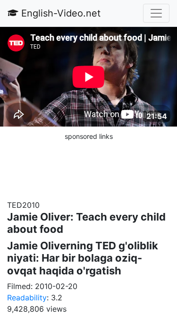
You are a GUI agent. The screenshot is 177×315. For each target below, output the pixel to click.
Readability (27, 297)
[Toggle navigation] (156, 13)
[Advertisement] (88, 165)
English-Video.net (59, 13)
